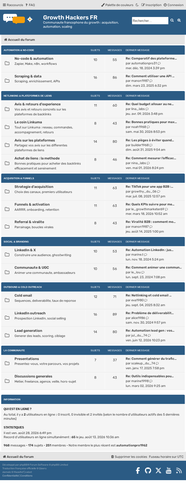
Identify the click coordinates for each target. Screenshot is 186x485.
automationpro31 (144, 63)
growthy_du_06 (143, 191)
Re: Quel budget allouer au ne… (150, 104)
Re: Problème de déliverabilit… (150, 313)
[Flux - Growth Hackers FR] (179, 470)
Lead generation (28, 330)
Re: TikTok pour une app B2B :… (149, 186)
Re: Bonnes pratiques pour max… (151, 122)
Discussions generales (33, 376)
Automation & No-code (19, 50)
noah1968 (138, 127)
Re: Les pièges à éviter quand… (150, 140)
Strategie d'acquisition (34, 186)
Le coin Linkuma (28, 122)
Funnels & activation (32, 204)
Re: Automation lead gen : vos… (150, 330)
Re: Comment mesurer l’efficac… (151, 158)
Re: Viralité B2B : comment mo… (151, 222)
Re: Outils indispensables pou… (150, 376)
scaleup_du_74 (143, 363)
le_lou (136, 272)
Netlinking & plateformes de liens (28, 95)
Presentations (27, 359)
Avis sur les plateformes (35, 140)
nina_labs (138, 163)
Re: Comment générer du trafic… (151, 358)
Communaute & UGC (32, 267)
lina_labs (138, 109)
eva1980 (137, 300)
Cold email (23, 295)
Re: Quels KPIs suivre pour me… (150, 204)
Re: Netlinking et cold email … (148, 295)
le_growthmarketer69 (147, 209)
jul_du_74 (139, 335)
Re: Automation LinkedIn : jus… (149, 250)
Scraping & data (28, 76)
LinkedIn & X (25, 250)
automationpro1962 (131, 445)
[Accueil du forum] (22, 19)
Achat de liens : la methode (37, 158)
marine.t (137, 254)
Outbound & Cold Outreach (23, 287)
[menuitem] (29, 4)
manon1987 (140, 81)
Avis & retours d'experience (38, 104)
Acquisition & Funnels (19, 178)
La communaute (14, 350)
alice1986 (138, 318)
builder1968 (140, 145)
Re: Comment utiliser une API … (150, 76)
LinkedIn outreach (30, 313)
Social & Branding (16, 241)
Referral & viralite (29, 222)
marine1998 (140, 381)
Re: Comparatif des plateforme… (151, 58)
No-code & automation (34, 58)
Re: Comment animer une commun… (154, 267)
